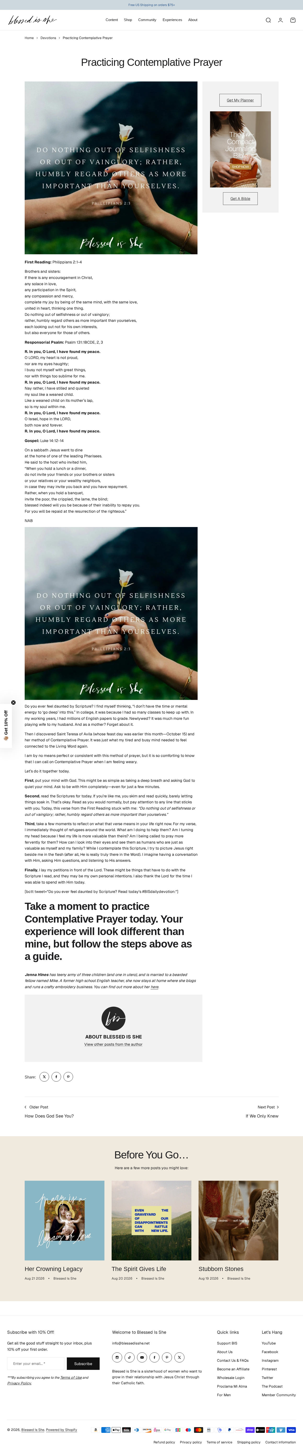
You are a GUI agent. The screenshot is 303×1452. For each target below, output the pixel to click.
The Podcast (272, 1386)
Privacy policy (191, 1442)
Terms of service (219, 1442)
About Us (225, 1352)
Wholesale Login (231, 1377)
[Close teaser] (13, 702)
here (154, 986)
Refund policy (164, 1442)
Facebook (270, 1352)
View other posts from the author (113, 1044)
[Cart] (293, 20)
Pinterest (269, 1369)
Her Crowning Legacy (54, 1268)
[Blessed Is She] (32, 20)
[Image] (240, 149)
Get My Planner (240, 100)
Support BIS (227, 1343)
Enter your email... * (29, 1363)
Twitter (267, 1377)
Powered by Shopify (61, 1430)
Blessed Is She (32, 1430)
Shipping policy (249, 1442)
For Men (224, 1395)
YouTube (269, 1343)
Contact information (280, 1442)
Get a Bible (240, 198)
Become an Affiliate (233, 1369)
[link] (44, 1077)
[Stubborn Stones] (238, 1220)
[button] (6, 726)
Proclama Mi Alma (232, 1386)
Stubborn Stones (221, 1268)
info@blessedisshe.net (131, 1343)
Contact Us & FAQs (233, 1360)
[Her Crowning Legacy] (64, 1220)
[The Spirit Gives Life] (151, 1220)
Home (29, 38)
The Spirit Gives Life (139, 1268)
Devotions (48, 38)
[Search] (268, 20)
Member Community (279, 1395)
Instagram (270, 1360)
